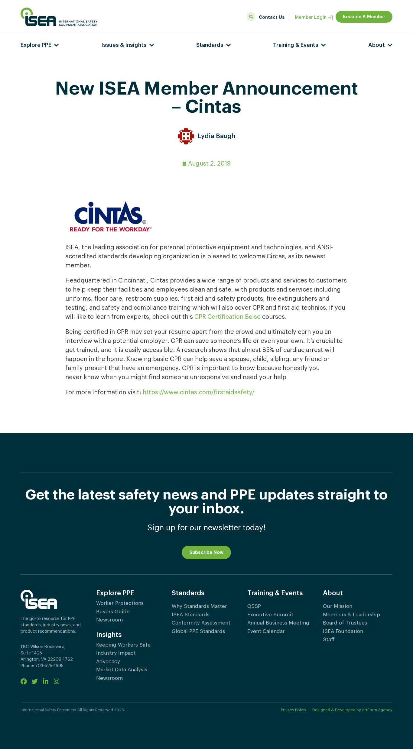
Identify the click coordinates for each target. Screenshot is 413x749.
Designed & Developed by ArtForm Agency (352, 710)
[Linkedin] (45, 681)
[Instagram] (56, 681)
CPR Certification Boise (227, 317)
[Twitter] (34, 681)
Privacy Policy (293, 710)
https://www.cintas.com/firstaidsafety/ (199, 392)
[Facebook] (24, 681)
